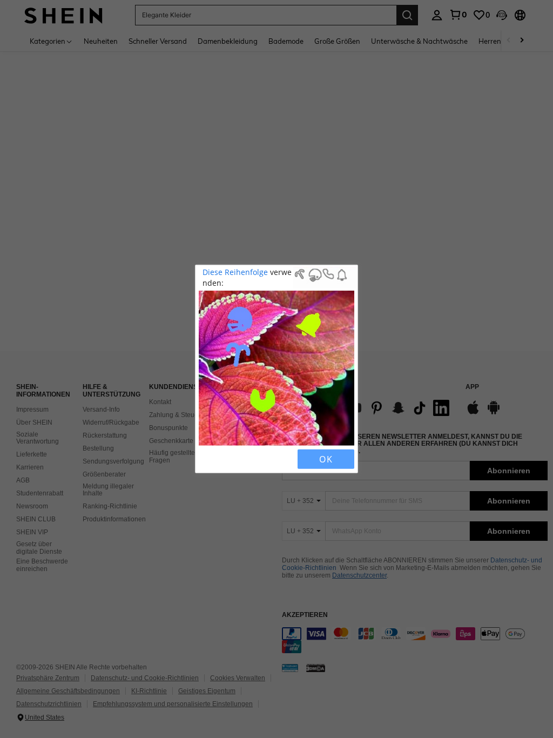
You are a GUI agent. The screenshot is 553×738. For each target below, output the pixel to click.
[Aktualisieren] (226, 459)
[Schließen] (208, 459)
